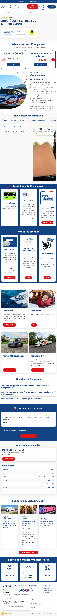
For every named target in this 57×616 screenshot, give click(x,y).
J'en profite (13, 64)
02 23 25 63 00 (7, 454)
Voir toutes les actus (28, 552)
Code (13, 126)
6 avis (14, 17)
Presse (44, 594)
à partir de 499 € (9, 370)
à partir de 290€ (9, 324)
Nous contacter (32, 6)
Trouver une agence (47, 590)
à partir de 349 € (38, 370)
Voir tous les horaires (21, 34)
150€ (34, 324)
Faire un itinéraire (20, 458)
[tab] (4, 120)
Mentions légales (8, 613)
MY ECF (43, 6)
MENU (52, 6)
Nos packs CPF (47, 222)
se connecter (9, 277)
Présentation (46, 588)
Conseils (31, 590)
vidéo (28, 277)
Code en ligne (13, 131)
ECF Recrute (46, 592)
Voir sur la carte (7, 34)
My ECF (31, 588)
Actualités (45, 596)
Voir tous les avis (28, 436)
